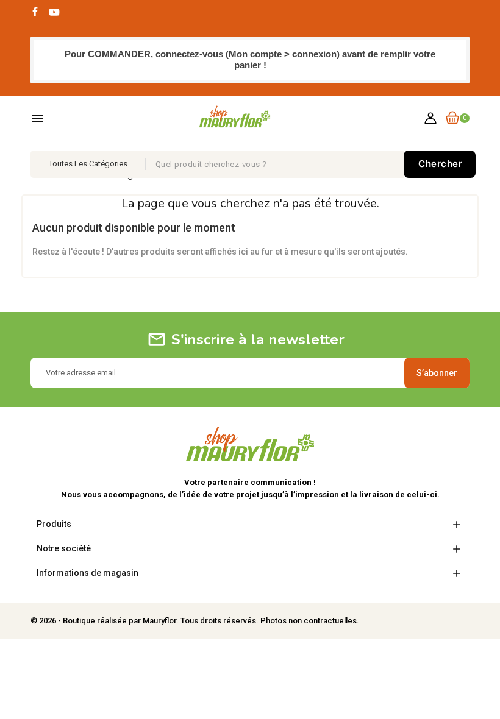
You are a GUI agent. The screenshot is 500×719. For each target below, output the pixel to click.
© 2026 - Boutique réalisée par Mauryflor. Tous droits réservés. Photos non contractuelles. (194, 620)
